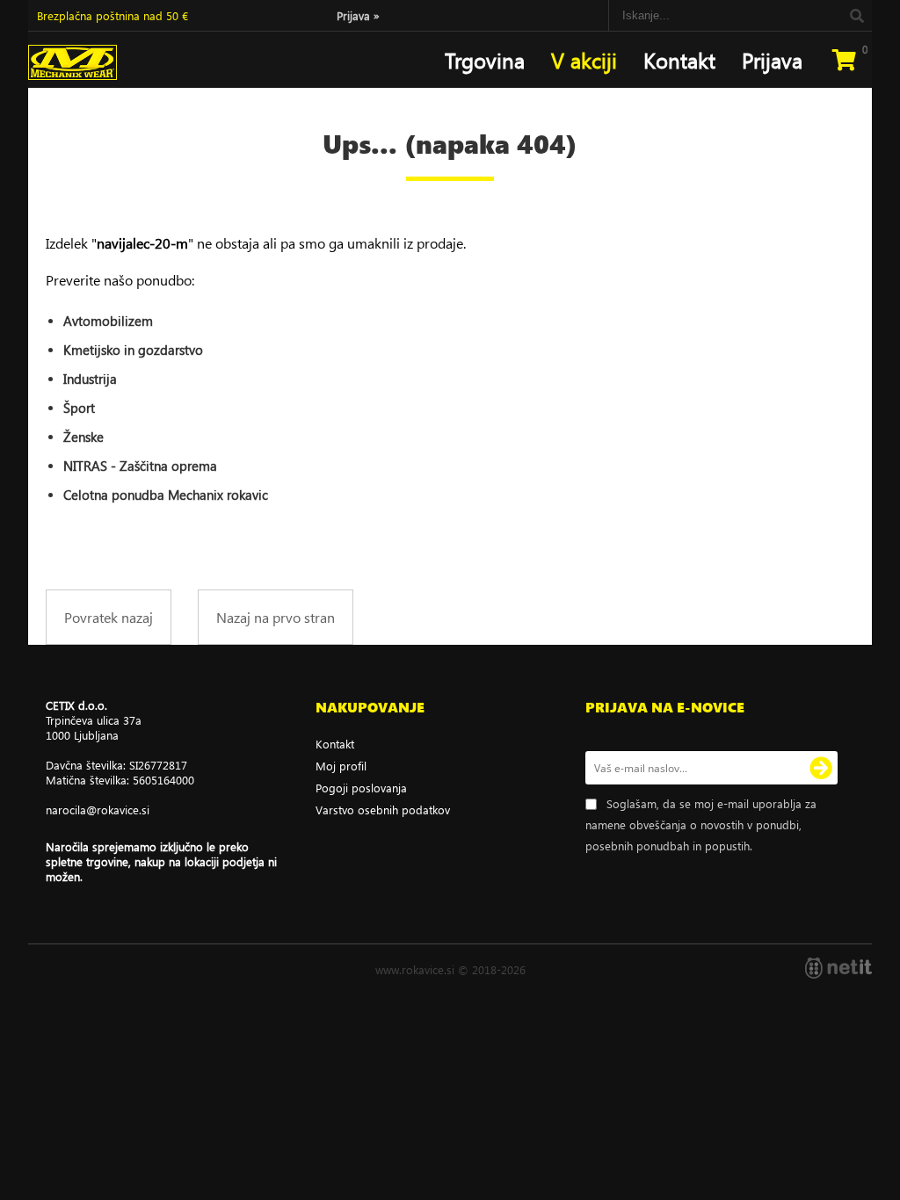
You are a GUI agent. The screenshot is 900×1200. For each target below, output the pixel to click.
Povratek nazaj (108, 617)
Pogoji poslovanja (361, 787)
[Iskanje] (856, 15)
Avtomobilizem (108, 320)
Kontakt (679, 60)
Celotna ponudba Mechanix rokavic (165, 494)
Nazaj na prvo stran (275, 617)
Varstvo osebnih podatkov (383, 809)
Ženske (83, 436)
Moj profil (341, 765)
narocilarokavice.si (97, 809)
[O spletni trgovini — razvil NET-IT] (838, 968)
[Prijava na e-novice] (821, 767)
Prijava (358, 15)
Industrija (90, 378)
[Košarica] (844, 60)
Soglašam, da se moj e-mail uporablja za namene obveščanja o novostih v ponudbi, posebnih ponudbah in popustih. (701, 824)
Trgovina (485, 60)
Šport (79, 407)
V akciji (584, 60)
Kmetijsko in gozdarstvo (133, 349)
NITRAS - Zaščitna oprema (140, 465)
